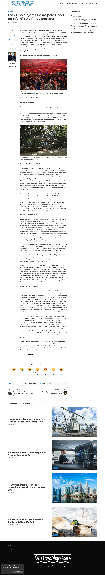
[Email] (12, 44)
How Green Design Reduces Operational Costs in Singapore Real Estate (27, 487)
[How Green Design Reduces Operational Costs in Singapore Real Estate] (74, 488)
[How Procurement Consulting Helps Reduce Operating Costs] (74, 455)
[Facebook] (10, 35)
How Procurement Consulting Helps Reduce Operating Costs (27, 453)
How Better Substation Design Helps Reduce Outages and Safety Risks (27, 420)
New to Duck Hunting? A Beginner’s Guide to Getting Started (27, 520)
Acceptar (18, 571)
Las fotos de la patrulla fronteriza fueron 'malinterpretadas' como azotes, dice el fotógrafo (83, 32)
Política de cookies (7, 568)
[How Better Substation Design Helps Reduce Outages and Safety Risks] (74, 422)
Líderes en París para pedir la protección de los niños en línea (12, 64)
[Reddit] (14, 40)
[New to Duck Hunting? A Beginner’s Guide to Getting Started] (74, 522)
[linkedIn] (10, 40)
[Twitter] (14, 35)
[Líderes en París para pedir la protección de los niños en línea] (12, 56)
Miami (10, 11)
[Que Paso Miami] (22, 3)
